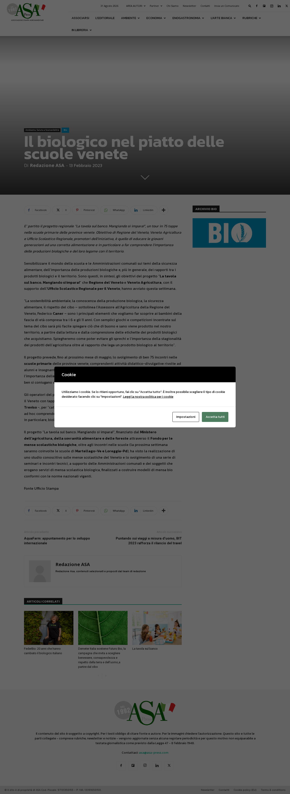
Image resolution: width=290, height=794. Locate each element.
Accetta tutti (215, 416)
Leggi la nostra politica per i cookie (148, 396)
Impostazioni (185, 416)
